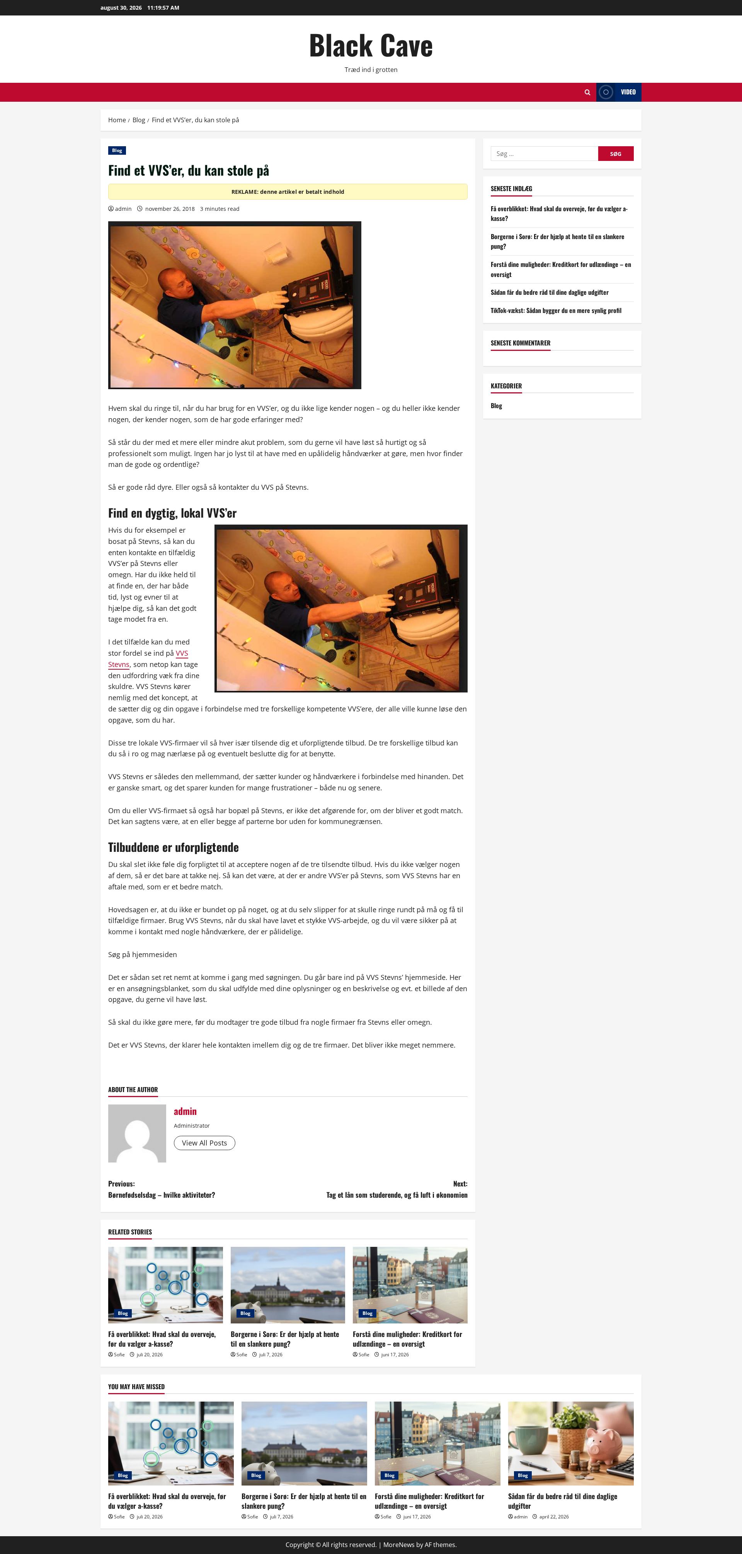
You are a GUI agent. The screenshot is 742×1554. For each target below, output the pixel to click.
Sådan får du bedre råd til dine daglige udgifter (550, 292)
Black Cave (371, 44)
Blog (117, 150)
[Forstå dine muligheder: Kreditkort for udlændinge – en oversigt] (410, 1285)
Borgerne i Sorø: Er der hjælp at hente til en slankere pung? (285, 1339)
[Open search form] (588, 92)
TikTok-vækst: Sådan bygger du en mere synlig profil (556, 310)
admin (123, 208)
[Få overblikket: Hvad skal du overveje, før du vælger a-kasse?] (165, 1285)
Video (628, 91)
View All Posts (204, 1142)
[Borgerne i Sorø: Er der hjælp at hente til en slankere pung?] (288, 1285)
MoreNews (399, 1544)
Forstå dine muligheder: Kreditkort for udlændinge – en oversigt (407, 1339)
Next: (397, 1189)
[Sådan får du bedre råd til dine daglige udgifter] (571, 1444)
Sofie (119, 1354)
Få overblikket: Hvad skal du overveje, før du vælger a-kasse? (162, 1339)
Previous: (161, 1189)
